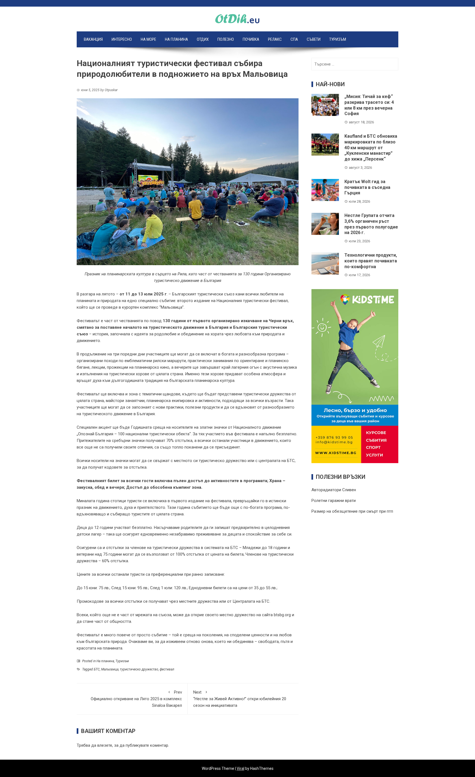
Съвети (314, 39)
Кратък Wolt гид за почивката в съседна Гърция (367, 187)
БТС (97, 669)
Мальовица (109, 669)
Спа (294, 39)
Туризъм (337, 39)
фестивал (167, 669)
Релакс (275, 39)
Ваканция (93, 39)
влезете (104, 745)
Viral (240, 768)
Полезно (225, 39)
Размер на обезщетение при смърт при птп (352, 511)
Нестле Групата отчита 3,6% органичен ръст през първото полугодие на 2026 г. (371, 224)
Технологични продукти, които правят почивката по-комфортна (370, 260)
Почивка (251, 39)
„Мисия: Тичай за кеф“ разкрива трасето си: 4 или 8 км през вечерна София (369, 105)
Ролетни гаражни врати (333, 500)
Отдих (203, 39)
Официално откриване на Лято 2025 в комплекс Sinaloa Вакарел (136, 699)
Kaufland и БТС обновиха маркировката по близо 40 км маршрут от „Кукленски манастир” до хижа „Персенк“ (370, 148)
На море (148, 39)
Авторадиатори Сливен (333, 489)
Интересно (122, 39)
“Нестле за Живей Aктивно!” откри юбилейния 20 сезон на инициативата (239, 699)
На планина (176, 39)
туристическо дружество (139, 669)
